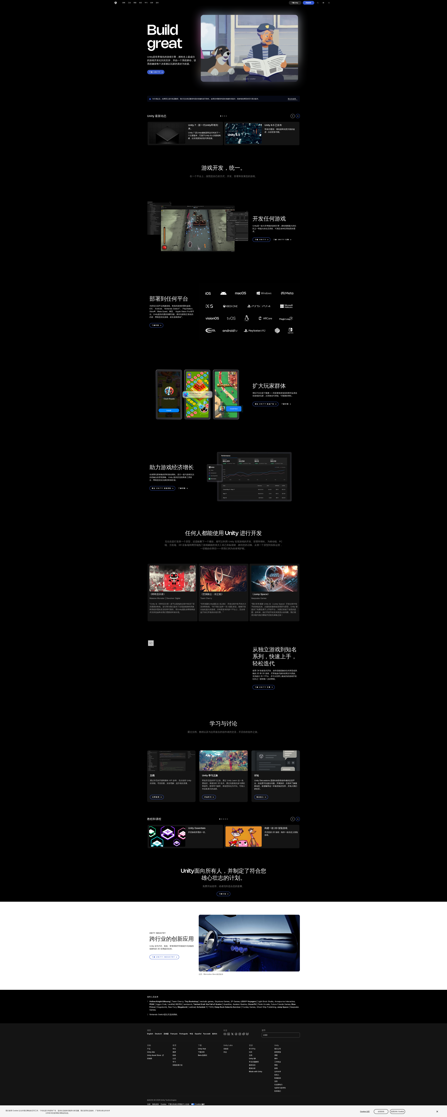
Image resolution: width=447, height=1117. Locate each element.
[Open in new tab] (162, 1055)
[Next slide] (298, 116)
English (150, 1034)
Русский (206, 1034)
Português (183, 1034)
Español (198, 1034)
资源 (135, 2)
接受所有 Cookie (397, 1111)
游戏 (123, 2)
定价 (157, 2)
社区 (140, 2)
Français (174, 1034)
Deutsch (158, 1034)
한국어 (214, 1034)
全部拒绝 (381, 1111)
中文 (191, 1034)
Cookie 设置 (365, 1111)
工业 (129, 2)
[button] (295, 3)
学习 (146, 2)
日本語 (166, 1034)
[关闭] (437, 1111)
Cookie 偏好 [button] (200, 1104)
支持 (151, 2)
